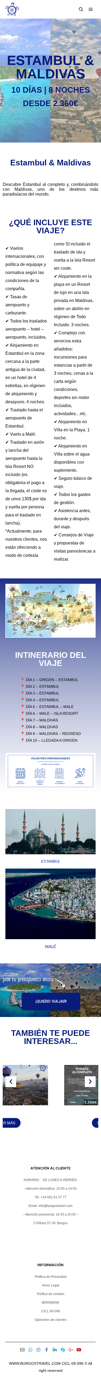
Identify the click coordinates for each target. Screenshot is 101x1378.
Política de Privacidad (51, 1277)
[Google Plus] (70, 1349)
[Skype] (62, 1349)
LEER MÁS (50, 1123)
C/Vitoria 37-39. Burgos (50, 1223)
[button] (43, 1141)
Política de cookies (50, 1294)
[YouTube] (78, 1349)
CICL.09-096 (50, 1311)
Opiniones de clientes (51, 1320)
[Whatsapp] (30, 1349)
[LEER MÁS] (50, 1104)
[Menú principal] (91, 9)
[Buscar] (81, 9)
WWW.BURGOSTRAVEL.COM (35, 1363)
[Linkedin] (54, 1349)
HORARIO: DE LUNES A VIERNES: (51, 1180)
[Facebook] (46, 1349)
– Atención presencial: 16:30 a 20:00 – (51, 1214)
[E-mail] (22, 1349)
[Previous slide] (10, 1081)
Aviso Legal (50, 1285)
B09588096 (50, 1302)
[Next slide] (90, 1081)
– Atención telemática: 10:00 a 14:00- (50, 1188)
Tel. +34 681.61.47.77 (51, 1197)
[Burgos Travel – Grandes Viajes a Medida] (12, 9)
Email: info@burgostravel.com (50, 1206)
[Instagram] (38, 1349)
